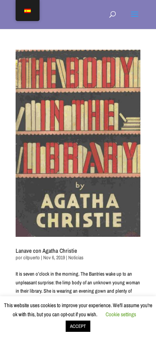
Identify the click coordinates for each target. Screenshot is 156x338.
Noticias (75, 257)
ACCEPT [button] (78, 326)
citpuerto (31, 257)
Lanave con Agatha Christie (46, 251)
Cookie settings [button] (121, 314)
